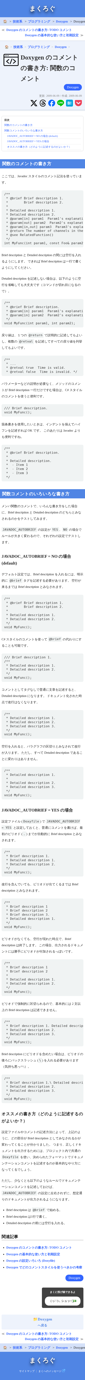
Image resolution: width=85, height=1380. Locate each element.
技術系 (17, 21)
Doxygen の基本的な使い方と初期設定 (52, 35)
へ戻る (45, 1322)
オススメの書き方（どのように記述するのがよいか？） (39, 146)
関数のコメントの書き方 (18, 125)
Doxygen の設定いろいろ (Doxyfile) (30, 1260)
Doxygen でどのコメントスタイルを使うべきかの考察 (44, 1267)
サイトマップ (27, 1371)
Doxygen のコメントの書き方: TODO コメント (39, 30)
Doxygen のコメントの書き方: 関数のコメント (49, 68)
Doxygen (62, 21)
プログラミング (39, 21)
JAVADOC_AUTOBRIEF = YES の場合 (28, 141)
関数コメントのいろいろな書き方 (23, 130)
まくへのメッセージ (49, 1371)
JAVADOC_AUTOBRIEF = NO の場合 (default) (32, 136)
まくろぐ (42, 8)
